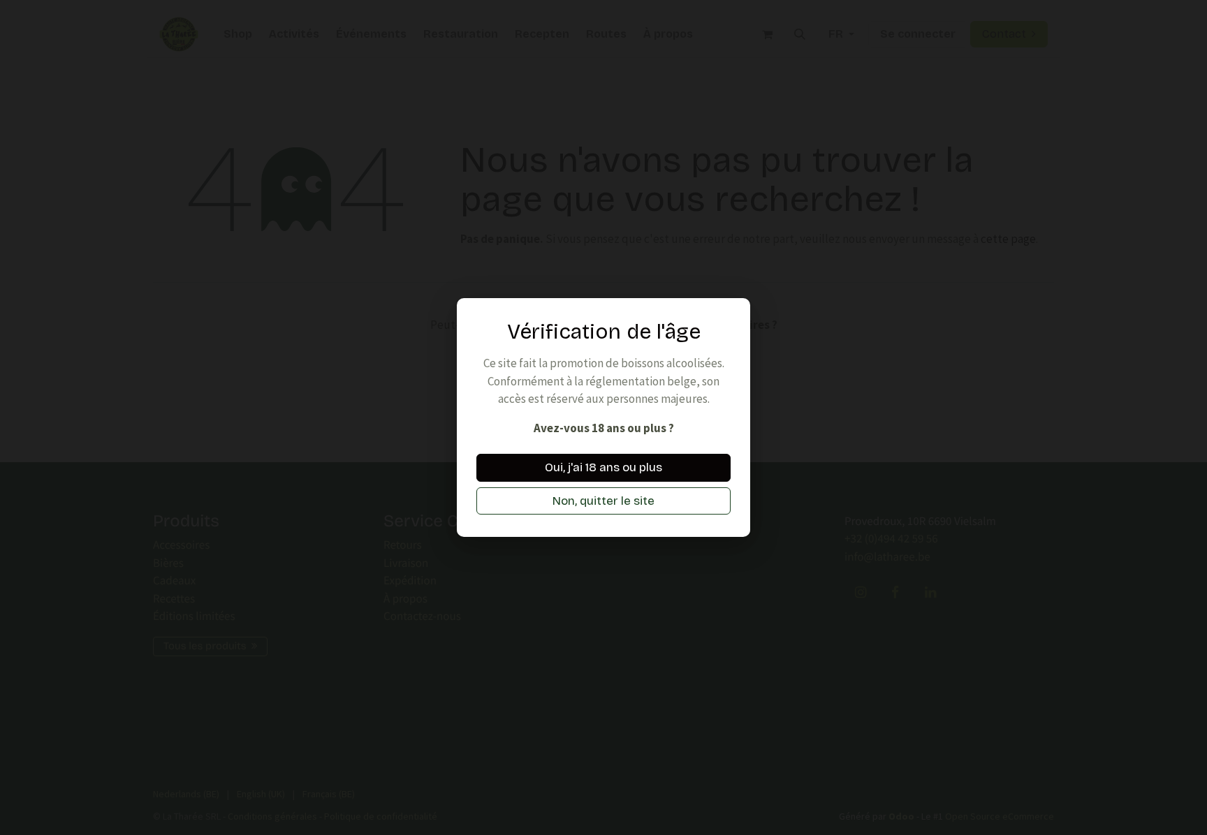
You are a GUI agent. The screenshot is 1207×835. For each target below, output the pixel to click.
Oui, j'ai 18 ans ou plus (603, 467)
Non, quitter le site (603, 501)
